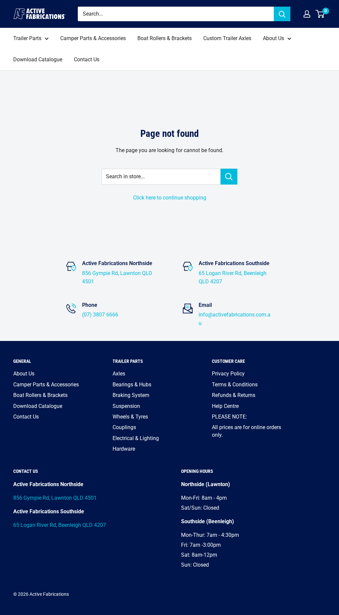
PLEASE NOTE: (229, 417)
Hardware (124, 449)
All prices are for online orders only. (246, 431)
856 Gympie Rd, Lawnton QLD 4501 (55, 498)
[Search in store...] (228, 177)
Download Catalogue (37, 59)
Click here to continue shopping (169, 198)
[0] (320, 14)
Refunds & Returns (233, 395)
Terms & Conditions (235, 384)
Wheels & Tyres (130, 417)
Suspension (126, 406)
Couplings (124, 427)
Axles (119, 373)
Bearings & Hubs (132, 384)
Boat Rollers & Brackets (164, 38)
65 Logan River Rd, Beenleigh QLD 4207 (59, 525)
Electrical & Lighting (136, 438)
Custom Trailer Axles (227, 38)
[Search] (282, 14)
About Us (273, 38)
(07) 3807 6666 (100, 314)
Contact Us (86, 59)
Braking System (131, 395)
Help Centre (225, 406)
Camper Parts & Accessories (93, 38)
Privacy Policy (228, 373)
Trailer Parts (27, 38)
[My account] (307, 14)
